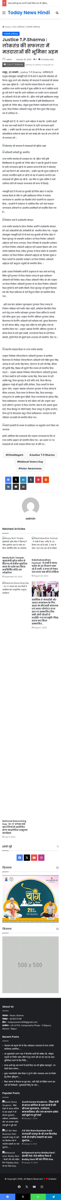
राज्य (14, 27)
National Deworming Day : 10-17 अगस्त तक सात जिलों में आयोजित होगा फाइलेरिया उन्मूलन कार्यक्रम (15, 827)
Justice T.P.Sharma (43, 454)
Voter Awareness (31, 468)
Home (7, 27)
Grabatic (52, 1179)
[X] (16, 480)
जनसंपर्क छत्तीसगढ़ (33, 27)
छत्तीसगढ (21, 27)
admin (9, 59)
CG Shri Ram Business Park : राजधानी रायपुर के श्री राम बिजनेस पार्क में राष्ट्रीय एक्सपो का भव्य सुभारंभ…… (39, 1135)
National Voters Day (31, 461)
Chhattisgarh (15, 454)
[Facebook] (8, 480)
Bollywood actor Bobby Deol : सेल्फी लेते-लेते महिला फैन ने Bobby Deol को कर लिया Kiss (39, 1156)
